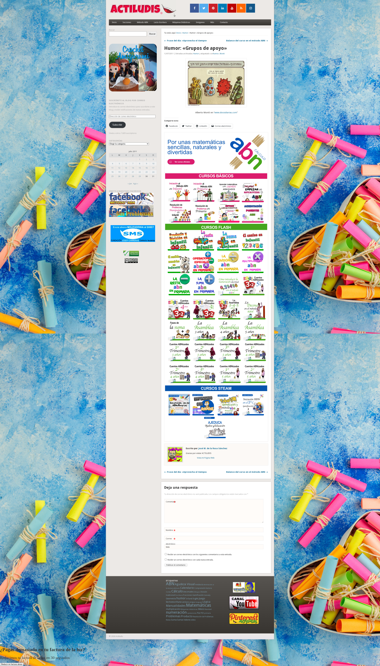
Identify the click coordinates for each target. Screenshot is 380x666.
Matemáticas (198, 605)
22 (140, 172)
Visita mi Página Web (205, 458)
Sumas (180, 620)
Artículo (177, 588)
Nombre (170, 531)
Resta (168, 620)
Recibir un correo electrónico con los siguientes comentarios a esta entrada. (200, 554)
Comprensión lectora (203, 588)
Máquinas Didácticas (181, 22)
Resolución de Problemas (203, 617)
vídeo (193, 620)
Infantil (189, 598)
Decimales (188, 591)
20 (126, 172)
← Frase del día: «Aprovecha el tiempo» (185, 40)
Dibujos (197, 592)
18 (112, 172)
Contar (168, 592)
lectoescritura (173, 601)
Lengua (192, 602)
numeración (176, 612)
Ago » (135, 183)
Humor (185, 33)
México (201, 609)
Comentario (171, 502)
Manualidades (176, 605)
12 (119, 168)
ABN (170, 583)
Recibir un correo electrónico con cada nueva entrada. (190, 560)
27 (126, 176)
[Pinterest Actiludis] (244, 618)
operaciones (192, 613)
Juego (202, 598)
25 (112, 176)
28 (133, 176)
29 (140, 176)
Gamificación (198, 595)
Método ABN (142, 22)
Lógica (206, 601)
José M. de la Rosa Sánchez (212, 448)
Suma (174, 619)
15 (140, 168)
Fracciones (187, 595)
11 (112, 168)
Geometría (171, 598)
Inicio (114, 22)
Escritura (179, 595)
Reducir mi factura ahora (11, 664)
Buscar (112, 30)
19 (119, 172)
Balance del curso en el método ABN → (247, 40)
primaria (207, 613)
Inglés (195, 598)
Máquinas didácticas (189, 609)
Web (168, 547)
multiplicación (173, 609)
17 (153, 168)
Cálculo (177, 591)
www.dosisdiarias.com (225, 112)
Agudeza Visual (185, 584)
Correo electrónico (170, 541)
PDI (202, 613)
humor (216, 54)
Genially (207, 595)
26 (119, 176)
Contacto (224, 22)
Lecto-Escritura (160, 22)
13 (126, 168)
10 (153, 163)
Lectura (185, 602)
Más (212, 22)
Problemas (173, 616)
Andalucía (199, 584)
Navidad (208, 609)
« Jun (130, 183)
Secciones (127, 22)
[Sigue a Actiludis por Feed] (241, 8)
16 (146, 168)
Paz (198, 613)
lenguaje (198, 602)
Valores (187, 620)
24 (153, 172)
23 (146, 172)
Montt (222, 54)
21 (133, 172)
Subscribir (117, 125)
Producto (187, 616)
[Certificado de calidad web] (131, 257)
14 (133, 168)
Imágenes (200, 22)
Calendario (187, 587)
